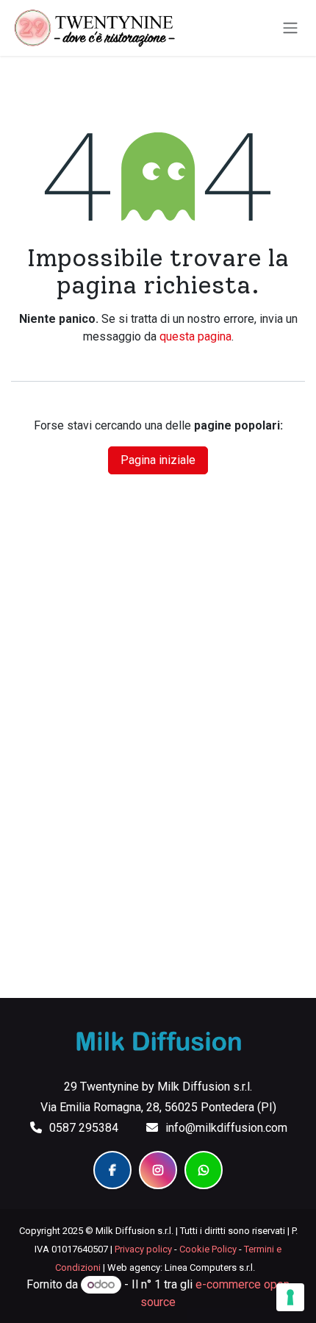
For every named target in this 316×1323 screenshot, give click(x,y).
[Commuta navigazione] (290, 28)
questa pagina (195, 336)
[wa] (203, 1170)
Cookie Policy (208, 1249)
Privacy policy (143, 1249)
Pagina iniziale (158, 460)
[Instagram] (158, 1170)
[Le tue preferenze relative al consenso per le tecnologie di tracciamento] (290, 1297)
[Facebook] (112, 1170)
